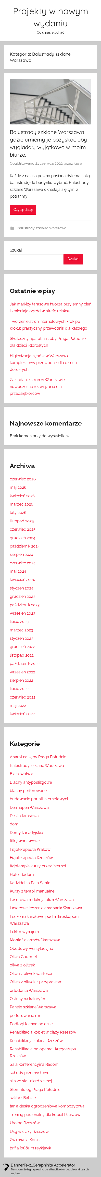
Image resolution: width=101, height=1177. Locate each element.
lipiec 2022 (19, 688)
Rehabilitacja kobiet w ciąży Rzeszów (43, 1032)
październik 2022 (24, 663)
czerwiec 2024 (23, 563)
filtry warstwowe (25, 841)
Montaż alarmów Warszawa (35, 940)
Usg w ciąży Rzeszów (29, 1131)
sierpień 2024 (21, 554)
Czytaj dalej (23, 209)
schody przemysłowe (29, 1072)
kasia (78, 163)
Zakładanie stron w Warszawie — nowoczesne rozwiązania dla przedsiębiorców (39, 386)
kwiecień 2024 (22, 579)
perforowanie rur (25, 1015)
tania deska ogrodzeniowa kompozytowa (47, 1106)
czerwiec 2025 (23, 529)
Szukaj (16, 250)
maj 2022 (18, 705)
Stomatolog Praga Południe (35, 1089)
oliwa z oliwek (22, 965)
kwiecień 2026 (22, 496)
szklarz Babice (23, 1098)
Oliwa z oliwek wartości (31, 973)
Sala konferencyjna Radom (34, 1064)
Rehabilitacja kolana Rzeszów (36, 1040)
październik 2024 (25, 546)
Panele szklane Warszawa (33, 1007)
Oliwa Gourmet (23, 956)
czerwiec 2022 (22, 697)
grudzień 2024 (22, 538)
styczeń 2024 (21, 588)
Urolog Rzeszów (25, 1123)
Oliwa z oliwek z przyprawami (36, 982)
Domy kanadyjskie (26, 832)
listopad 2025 (22, 521)
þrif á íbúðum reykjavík (30, 1148)
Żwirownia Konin (24, 1139)
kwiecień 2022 (22, 713)
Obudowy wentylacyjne (31, 948)
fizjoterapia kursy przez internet (38, 866)
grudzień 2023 (22, 596)
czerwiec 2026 (23, 479)
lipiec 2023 (19, 621)
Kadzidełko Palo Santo (30, 883)
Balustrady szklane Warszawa (41, 228)
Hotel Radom (22, 874)
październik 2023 (25, 605)
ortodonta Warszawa (29, 990)
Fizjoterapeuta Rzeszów (31, 857)
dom (14, 824)
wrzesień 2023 (22, 613)
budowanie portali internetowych (39, 799)
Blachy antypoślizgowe (31, 782)
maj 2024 (18, 571)
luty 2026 (18, 512)
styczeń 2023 (21, 638)
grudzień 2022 (22, 646)
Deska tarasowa (24, 815)
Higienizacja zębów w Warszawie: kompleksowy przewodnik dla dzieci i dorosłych (43, 363)
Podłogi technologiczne (31, 1024)
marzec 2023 (21, 630)
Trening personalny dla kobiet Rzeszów (45, 1114)
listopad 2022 (22, 655)
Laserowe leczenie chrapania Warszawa (46, 908)
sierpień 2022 (21, 680)
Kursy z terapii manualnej (32, 891)
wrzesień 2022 (22, 672)
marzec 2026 (21, 504)
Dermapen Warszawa (29, 807)
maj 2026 (18, 487)
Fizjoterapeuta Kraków (30, 849)
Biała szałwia (21, 773)
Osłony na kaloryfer (27, 998)
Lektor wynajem (24, 931)
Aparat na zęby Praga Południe (38, 757)
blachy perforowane (28, 790)
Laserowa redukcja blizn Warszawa (42, 899)
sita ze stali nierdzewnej (31, 1081)
